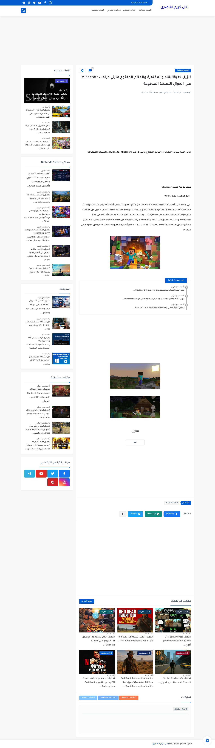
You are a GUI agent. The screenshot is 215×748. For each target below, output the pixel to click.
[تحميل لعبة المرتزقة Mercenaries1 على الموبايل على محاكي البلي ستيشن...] (61, 443)
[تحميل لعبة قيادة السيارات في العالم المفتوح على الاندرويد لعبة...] (61, 111)
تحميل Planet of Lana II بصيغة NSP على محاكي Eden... (39, 272)
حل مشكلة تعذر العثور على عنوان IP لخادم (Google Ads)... (37, 325)
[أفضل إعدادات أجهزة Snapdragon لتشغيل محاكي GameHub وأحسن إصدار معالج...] (61, 175)
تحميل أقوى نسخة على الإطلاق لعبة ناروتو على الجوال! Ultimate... (98, 641)
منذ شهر (44, 170)
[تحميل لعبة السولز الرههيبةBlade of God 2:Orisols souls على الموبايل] (61, 391)
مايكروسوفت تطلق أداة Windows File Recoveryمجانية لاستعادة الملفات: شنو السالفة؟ (38, 343)
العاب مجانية (145, 10)
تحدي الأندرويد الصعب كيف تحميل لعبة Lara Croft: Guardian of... (37, 129)
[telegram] (23, 3)
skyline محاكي (114, 10)
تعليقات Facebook (108, 698)
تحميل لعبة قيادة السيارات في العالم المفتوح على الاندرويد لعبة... (37, 113)
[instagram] (50, 3)
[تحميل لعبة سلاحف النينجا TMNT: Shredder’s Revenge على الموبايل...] (61, 143)
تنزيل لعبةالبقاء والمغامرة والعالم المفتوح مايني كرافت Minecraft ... (153, 299)
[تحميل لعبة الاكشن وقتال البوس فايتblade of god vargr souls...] (61, 412)
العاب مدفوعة (183, 70)
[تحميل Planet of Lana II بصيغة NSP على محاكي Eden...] (61, 270)
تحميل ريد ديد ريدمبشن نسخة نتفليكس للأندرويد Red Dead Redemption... (99, 682)
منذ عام (186, 633)
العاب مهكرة (98, 10)
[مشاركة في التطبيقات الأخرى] (122, 514)
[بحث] (23, 10)
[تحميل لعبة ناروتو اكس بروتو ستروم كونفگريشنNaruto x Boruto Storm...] (61, 212)
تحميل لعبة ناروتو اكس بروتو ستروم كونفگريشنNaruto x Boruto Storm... (37, 216)
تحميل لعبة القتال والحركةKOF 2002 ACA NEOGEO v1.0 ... (158, 308)
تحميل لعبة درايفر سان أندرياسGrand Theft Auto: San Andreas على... (38, 430)
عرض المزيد (87, 601)
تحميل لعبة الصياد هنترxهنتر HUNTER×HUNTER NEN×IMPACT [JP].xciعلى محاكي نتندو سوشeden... (37, 235)
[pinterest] (29, 3)
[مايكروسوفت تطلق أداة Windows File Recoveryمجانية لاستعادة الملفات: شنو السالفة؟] (61, 339)
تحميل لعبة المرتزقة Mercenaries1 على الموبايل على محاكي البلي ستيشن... (37, 445)
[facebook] (45, 3)
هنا (135, 442)
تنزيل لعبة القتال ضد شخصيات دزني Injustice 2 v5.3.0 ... (158, 290)
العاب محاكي (129, 10)
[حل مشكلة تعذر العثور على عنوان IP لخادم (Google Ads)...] (61, 323)
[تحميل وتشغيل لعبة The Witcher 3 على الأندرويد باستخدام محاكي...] (61, 196)
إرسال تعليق (180, 709)
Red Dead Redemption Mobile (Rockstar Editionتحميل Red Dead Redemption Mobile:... (137, 682)
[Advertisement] (107, 41)
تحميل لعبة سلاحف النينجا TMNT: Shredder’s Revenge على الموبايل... (37, 145)
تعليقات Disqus (88, 698)
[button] (172, 514)
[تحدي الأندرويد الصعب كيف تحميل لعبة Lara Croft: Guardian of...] (61, 127)
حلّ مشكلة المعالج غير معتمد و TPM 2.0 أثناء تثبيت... (39, 360)
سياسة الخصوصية (139, 3)
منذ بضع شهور (42, 192)
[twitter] (34, 3)
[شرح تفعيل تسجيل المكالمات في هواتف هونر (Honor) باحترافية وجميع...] (61, 302)
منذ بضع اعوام (176, 287)
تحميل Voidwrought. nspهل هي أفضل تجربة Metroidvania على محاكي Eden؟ (38, 254)
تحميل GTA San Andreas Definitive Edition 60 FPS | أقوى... (177, 641)
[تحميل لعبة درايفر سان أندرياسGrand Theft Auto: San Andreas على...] (61, 428)
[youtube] (40, 3)
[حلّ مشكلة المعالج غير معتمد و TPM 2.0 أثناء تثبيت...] (61, 358)
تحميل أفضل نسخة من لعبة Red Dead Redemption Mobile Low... (135, 639)
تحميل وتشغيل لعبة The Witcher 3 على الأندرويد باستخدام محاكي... (38, 198)
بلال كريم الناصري (174, 7)
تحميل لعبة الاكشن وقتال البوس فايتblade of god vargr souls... (38, 414)
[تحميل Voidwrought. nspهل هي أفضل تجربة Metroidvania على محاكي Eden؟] (61, 251)
